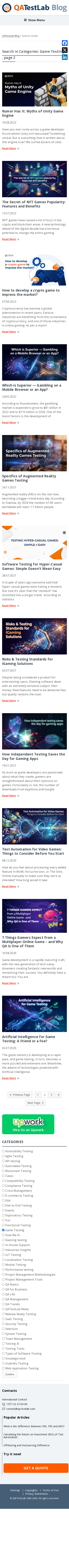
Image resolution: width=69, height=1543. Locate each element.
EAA (8, 1200)
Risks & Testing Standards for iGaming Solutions (27, 661)
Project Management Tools (24, 1279)
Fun (7, 1220)
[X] (64, 50)
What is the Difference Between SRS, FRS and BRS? (34, 1426)
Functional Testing (18, 1225)
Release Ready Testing (20, 1314)
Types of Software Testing (23, 1353)
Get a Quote (36, 1468)
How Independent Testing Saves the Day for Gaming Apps (33, 756)
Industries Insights (18, 1249)
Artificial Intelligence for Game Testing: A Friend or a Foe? (28, 1038)
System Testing (15, 1333)
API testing (12, 1161)
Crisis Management (18, 1190)
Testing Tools (14, 1348)
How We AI (12, 1235)
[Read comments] (39, 162)
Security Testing (16, 1323)
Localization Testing (19, 1259)
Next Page (34, 1102)
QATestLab (19, 1498)
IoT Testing (13, 1254)
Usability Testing (16, 1363)
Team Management (18, 1338)
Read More (9, 148)
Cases (9, 1175)
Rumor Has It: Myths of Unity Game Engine (32, 113)
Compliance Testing (18, 1185)
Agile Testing (14, 1156)
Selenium (11, 1328)
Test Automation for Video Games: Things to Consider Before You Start (33, 851)
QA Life (10, 1294)
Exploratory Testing (19, 1215)
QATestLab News (17, 1309)
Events (9, 1210)
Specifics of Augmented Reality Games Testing (29, 478)
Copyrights (31, 1490)
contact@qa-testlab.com (20, 1408)
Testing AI (12, 1343)
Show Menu (36, 20)
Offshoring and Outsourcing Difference (27, 1445)
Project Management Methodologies (30, 1274)
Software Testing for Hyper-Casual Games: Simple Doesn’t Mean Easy (32, 566)
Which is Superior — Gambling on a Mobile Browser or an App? (31, 387)
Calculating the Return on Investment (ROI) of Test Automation (34, 1436)
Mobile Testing (15, 1264)
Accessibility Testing (19, 1151)
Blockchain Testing (18, 1171)
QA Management (16, 1299)
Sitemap (15, 1490)
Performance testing (19, 1269)
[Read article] (34, 73)
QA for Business (16, 1289)
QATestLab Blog (10, 35)
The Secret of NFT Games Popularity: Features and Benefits (34, 204)
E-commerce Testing (19, 1195)
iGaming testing (16, 1240)
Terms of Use (50, 1490)
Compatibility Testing (20, 1180)
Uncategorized (15, 1358)
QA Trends (12, 1304)
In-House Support (17, 1245)
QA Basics (12, 1284)
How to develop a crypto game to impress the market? (31, 292)
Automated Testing (18, 1166)
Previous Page (21, 1094)
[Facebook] (64, 43)
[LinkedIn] (64, 57)
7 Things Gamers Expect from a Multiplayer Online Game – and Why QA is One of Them (32, 941)
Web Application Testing (22, 1368)
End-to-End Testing (18, 1205)
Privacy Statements (36, 1493)
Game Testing (14, 1230)
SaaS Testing (14, 1319)
